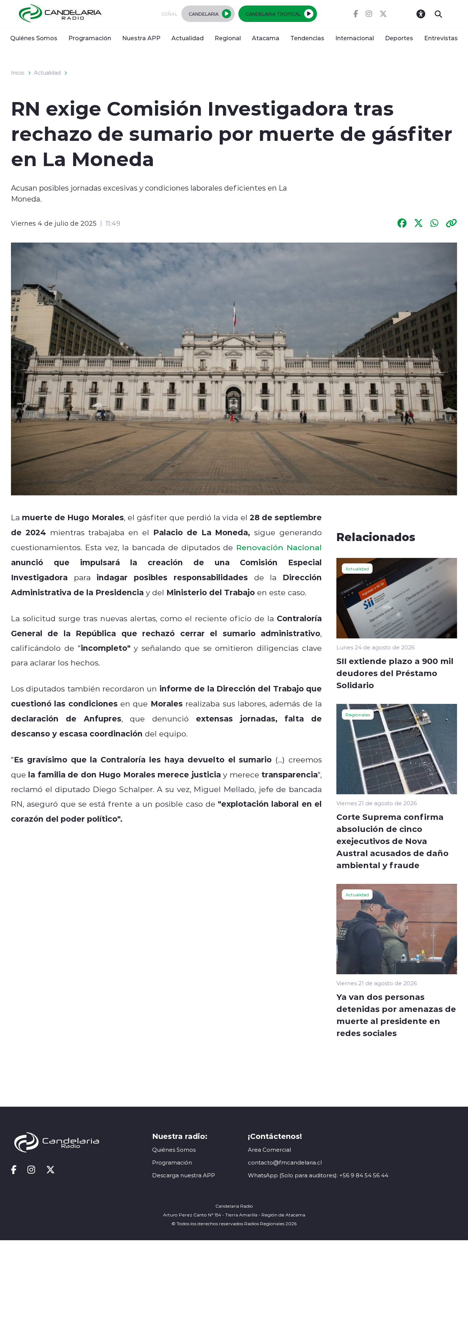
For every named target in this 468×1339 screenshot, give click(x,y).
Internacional (354, 38)
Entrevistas (441, 38)
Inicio (17, 72)
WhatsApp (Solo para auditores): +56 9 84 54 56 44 (318, 1175)
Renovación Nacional (279, 547)
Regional (228, 38)
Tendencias (307, 38)
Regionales (358, 714)
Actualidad (187, 38)
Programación (89, 38)
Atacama (265, 38)
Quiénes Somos (33, 38)
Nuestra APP (141, 38)
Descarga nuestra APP (183, 1175)
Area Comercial (269, 1149)
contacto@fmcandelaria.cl (285, 1162)
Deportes (399, 38)
